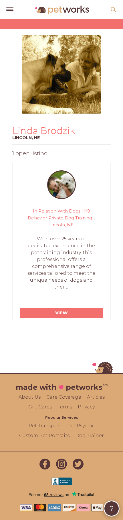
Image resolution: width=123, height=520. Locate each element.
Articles (96, 397)
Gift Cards (40, 407)
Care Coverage (63, 397)
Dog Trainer (89, 435)
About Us (30, 397)
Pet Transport (45, 426)
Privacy (86, 407)
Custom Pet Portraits (44, 435)
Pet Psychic (81, 426)
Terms (65, 407)
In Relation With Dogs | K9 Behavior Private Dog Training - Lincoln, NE (61, 217)
